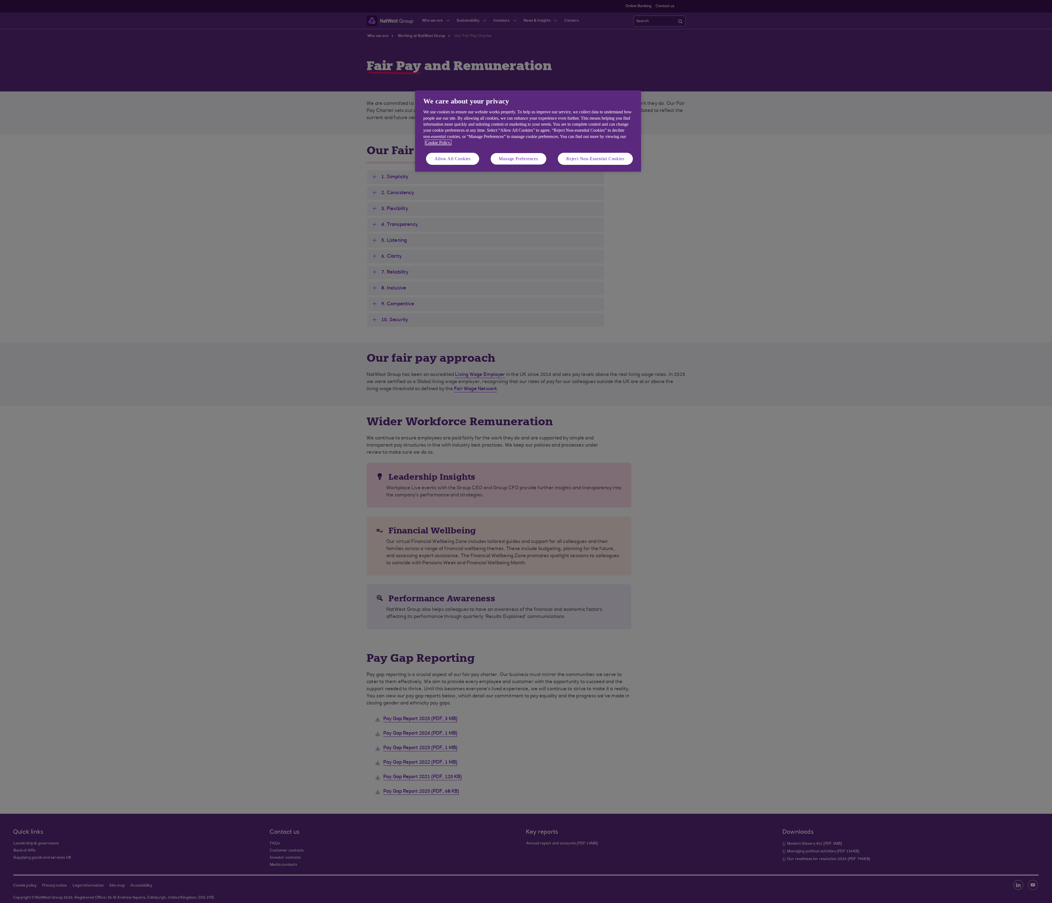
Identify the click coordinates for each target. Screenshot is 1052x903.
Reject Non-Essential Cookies (595, 158)
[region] (528, 131)
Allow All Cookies (452, 158)
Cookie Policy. (438, 142)
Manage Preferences (518, 158)
